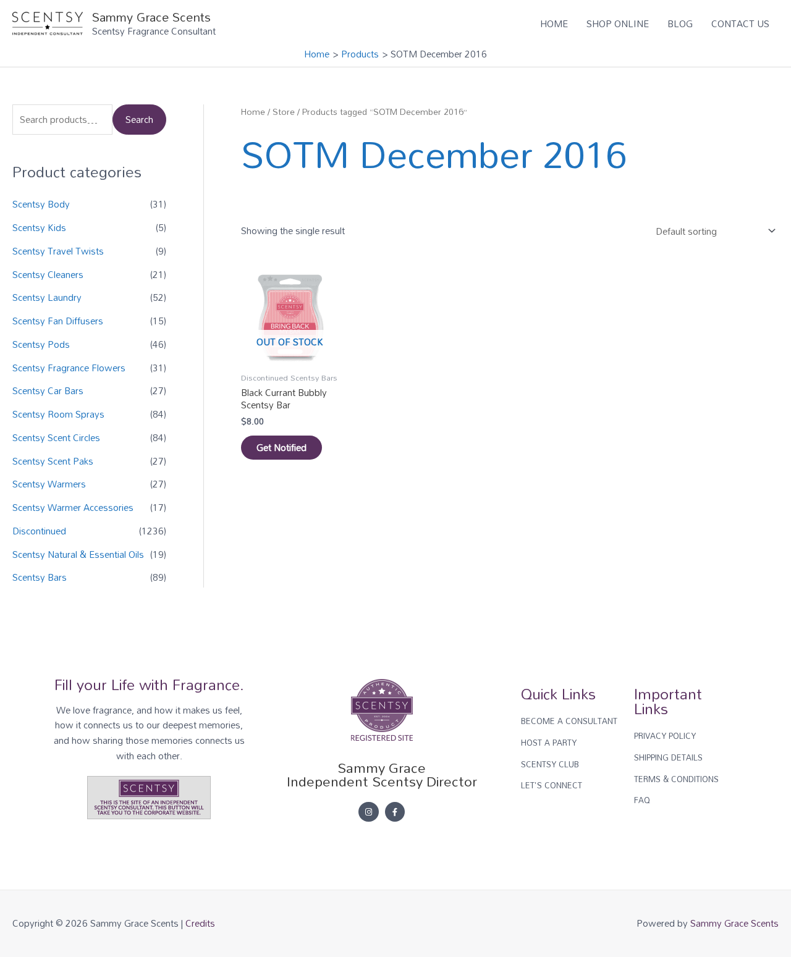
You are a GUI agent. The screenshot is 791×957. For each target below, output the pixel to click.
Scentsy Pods (41, 344)
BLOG (680, 23)
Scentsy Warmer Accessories (72, 507)
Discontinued (39, 530)
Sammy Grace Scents (151, 16)
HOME (554, 23)
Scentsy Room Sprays (58, 414)
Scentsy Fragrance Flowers (68, 367)
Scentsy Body (41, 204)
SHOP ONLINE (617, 23)
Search (139, 119)
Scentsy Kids (39, 227)
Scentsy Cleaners (47, 274)
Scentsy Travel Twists (58, 251)
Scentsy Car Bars (47, 390)
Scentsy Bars (39, 577)
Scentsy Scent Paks (52, 461)
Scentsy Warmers (49, 483)
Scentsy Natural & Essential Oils (78, 554)
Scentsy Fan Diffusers (57, 320)
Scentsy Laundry (47, 297)
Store (284, 111)
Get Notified (281, 447)
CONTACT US (740, 23)
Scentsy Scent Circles (56, 437)
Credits (200, 923)
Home (253, 111)
